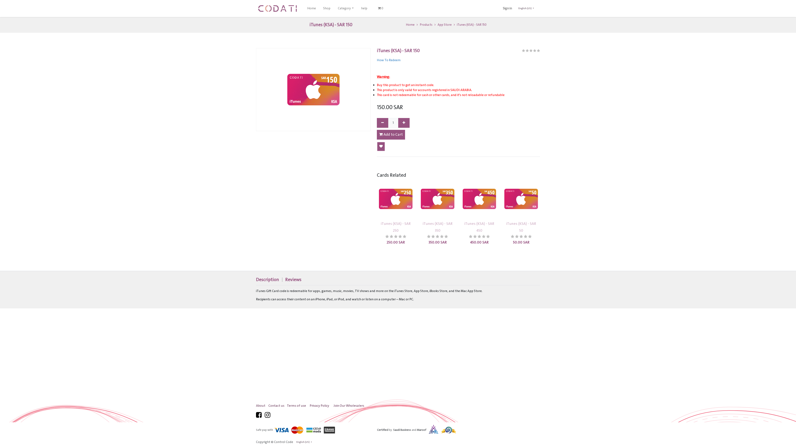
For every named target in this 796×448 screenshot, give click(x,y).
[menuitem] (312, 8)
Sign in (507, 8)
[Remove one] (382, 123)
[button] (381, 146)
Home (410, 24)
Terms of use (296, 405)
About (260, 405)
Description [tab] (267, 279)
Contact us (276, 405)
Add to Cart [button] (393, 135)
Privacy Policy (319, 405)
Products (426, 24)
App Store (445, 24)
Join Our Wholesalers (349, 405)
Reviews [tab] (293, 279)
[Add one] (404, 123)
